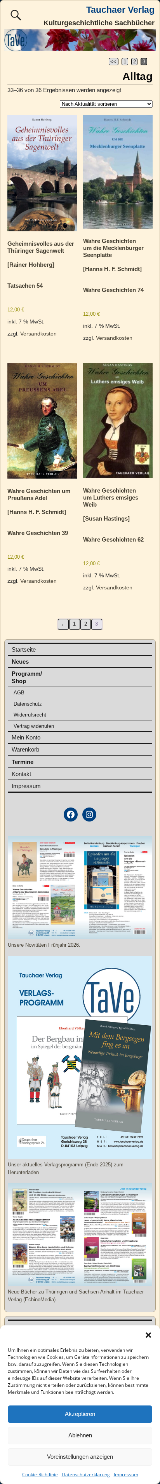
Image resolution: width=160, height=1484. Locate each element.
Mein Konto (26, 737)
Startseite (24, 649)
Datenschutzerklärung (86, 1474)
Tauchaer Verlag (120, 10)
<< (113, 62)
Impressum (126, 1474)
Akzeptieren (80, 1414)
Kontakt (21, 774)
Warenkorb (25, 749)
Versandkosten (38, 334)
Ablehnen (80, 1435)
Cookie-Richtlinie (40, 1474)
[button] (148, 1335)
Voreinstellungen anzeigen (80, 1456)
